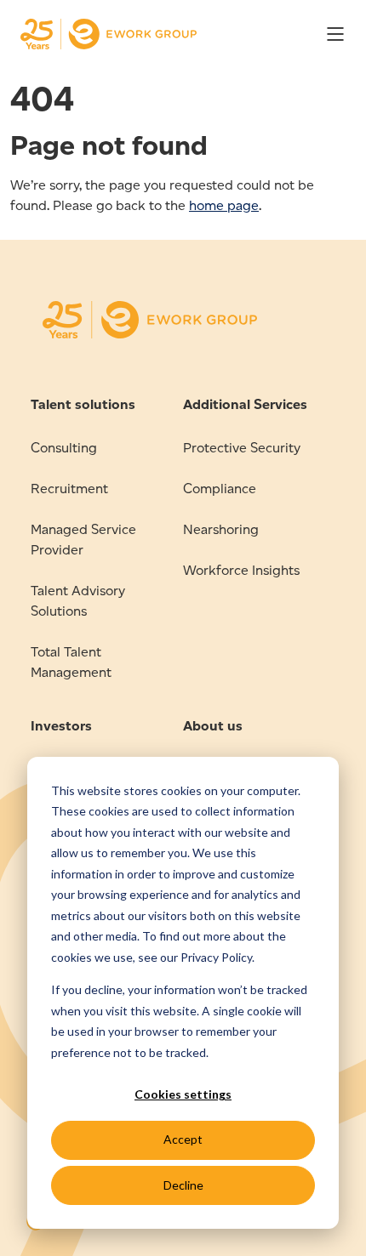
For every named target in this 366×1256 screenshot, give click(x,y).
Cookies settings (183, 1094)
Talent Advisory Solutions (78, 601)
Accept (183, 1139)
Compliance (219, 488)
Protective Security (241, 448)
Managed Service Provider (83, 539)
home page (224, 205)
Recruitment (69, 488)
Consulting (64, 448)
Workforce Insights (241, 570)
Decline (183, 1185)
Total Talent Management (71, 662)
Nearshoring (221, 529)
